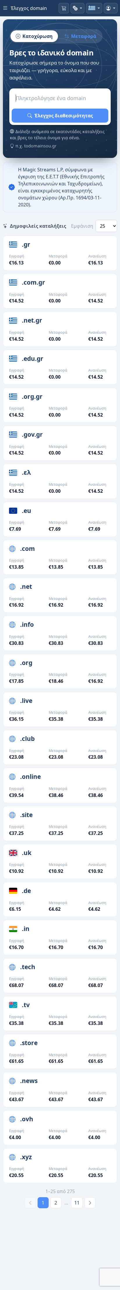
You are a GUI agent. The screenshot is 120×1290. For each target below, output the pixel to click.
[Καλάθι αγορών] (64, 8)
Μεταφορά (83, 36)
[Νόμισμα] (77, 8)
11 (77, 1203)
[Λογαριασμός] (111, 8)
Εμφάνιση (82, 226)
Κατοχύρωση (37, 36)
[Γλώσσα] (94, 8)
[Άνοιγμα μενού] (5, 8)
